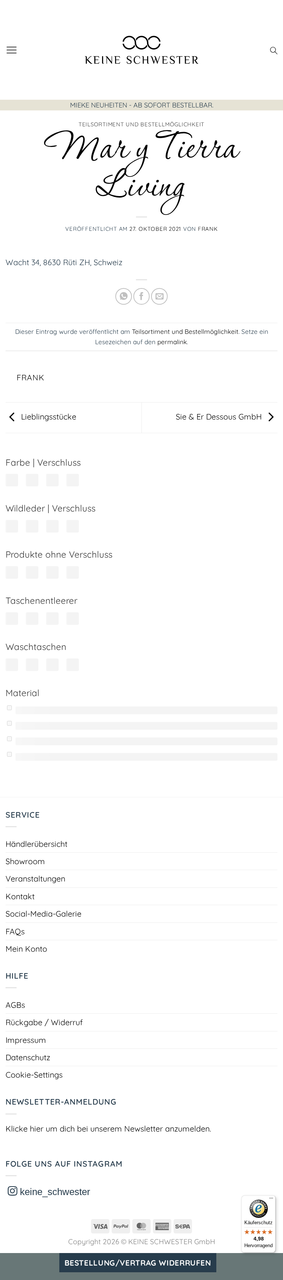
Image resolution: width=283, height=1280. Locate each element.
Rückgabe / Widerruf (44, 1022)
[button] (12, 50)
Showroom (25, 861)
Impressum (26, 1040)
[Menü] (271, 1199)
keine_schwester (53, 1192)
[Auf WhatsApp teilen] (123, 296)
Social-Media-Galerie (43, 913)
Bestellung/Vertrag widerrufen (137, 1262)
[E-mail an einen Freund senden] (159, 296)
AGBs (15, 1005)
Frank (208, 228)
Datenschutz (28, 1057)
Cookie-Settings (34, 1074)
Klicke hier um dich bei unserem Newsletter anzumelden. (108, 1128)
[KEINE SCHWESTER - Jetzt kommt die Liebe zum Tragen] (141, 50)
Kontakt (20, 896)
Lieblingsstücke (47, 416)
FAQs (15, 931)
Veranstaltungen (35, 878)
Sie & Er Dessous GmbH (220, 416)
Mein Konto (26, 949)
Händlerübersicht (36, 844)
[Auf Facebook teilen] (141, 296)
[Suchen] (273, 49)
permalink (172, 342)
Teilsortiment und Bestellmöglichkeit (141, 124)
